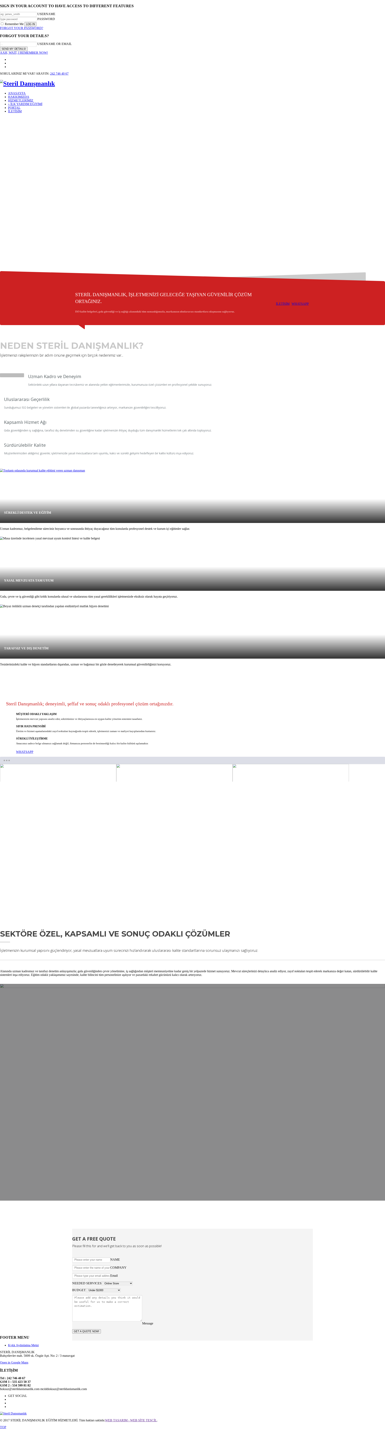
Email (114, 1275)
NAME (115, 1259)
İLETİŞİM (283, 303)
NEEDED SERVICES (86, 1283)
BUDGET (79, 1290)
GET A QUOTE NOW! (86, 1331)
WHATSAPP (300, 303)
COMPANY (118, 1267)
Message (147, 1323)
